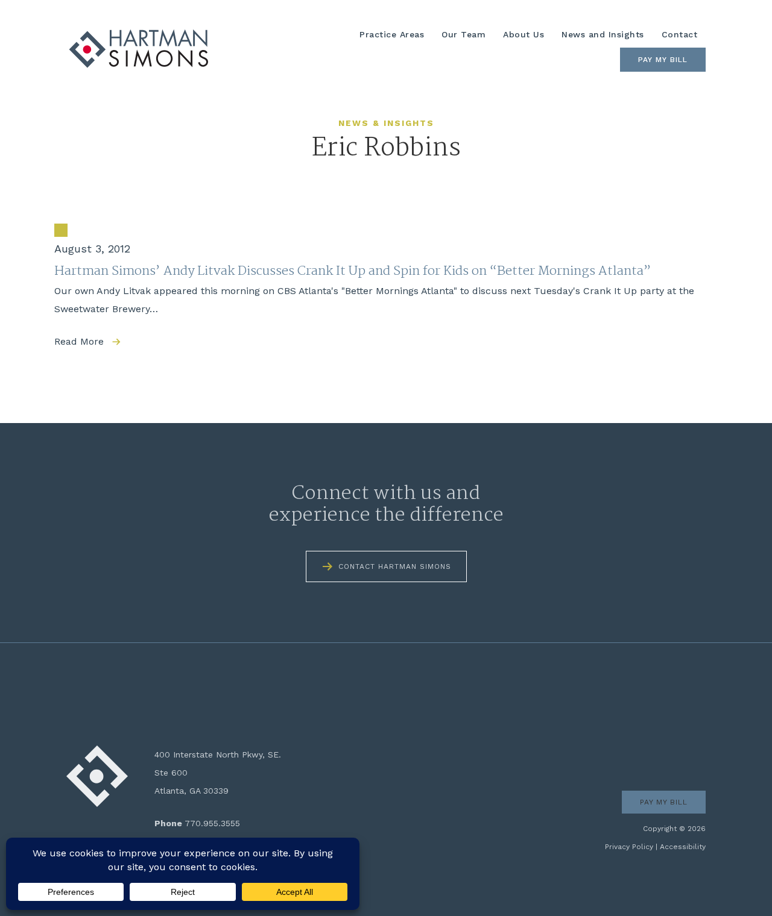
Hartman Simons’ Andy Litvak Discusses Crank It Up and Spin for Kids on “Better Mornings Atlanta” (352, 271)
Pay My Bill (663, 59)
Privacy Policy (629, 846)
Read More (79, 341)
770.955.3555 (212, 823)
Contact (680, 34)
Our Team (463, 34)
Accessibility (683, 846)
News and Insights (603, 34)
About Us (523, 34)
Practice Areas (391, 34)
